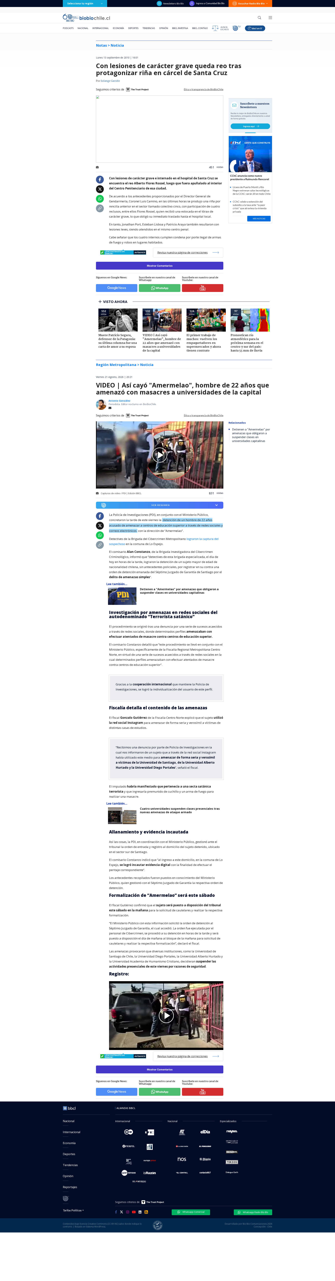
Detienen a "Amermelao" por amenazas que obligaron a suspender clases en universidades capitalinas (179, 591)
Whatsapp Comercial (193, 1211)
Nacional (83, 28)
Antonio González (119, 400)
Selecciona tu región (80, 3)
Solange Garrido (110, 81)
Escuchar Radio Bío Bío (251, 3)
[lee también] (123, 596)
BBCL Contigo (200, 28)
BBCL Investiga (180, 28)
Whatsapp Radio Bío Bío (255, 1212)
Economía (118, 28)
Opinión (163, 28)
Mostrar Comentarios (160, 265)
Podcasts (68, 28)
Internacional (100, 28)
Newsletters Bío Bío (173, 3)
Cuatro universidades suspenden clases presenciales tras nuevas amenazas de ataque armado (180, 810)
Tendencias (149, 28)
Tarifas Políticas (72, 1210)
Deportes (133, 28)
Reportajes (70, 1187)
